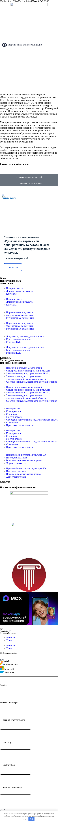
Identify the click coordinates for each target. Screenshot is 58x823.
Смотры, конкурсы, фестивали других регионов (31, 381)
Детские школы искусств (19, 291)
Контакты (11, 294)
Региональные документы (20, 318)
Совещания (12, 422)
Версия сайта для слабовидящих (24, 44)
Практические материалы (19, 425)
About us (10, 637)
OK (31, 819)
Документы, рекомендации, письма (25, 336)
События (5, 482)
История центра (14, 288)
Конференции (13, 411)
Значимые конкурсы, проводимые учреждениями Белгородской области (26, 377)
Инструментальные (16, 457)
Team (9, 640)
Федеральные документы (19, 315)
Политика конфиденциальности (18, 487)
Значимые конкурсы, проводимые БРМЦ (27, 373)
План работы (13, 408)
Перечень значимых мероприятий (24, 368)
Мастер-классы (14, 417)
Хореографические (16, 463)
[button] (29, 167)
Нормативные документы (19, 312)
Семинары (11, 414)
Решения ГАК (13, 342)
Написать (12, 267)
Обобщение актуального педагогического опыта (32, 419)
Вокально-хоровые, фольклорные (23, 460)
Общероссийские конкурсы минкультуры (28, 370)
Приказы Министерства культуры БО (26, 455)
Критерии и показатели (18, 339)
